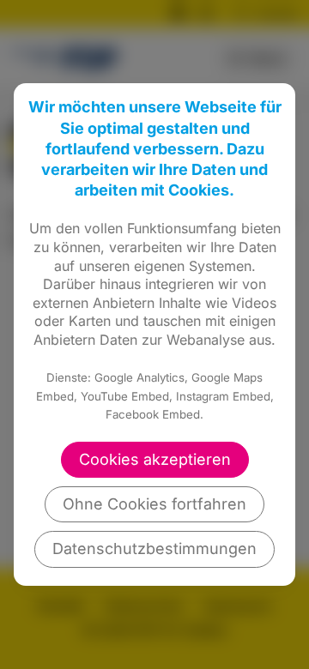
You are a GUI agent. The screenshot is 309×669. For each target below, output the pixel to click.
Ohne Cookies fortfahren (154, 504)
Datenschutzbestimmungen (154, 548)
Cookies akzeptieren (155, 459)
